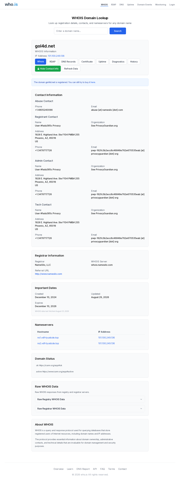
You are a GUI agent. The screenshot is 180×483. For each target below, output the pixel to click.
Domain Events (144, 4)
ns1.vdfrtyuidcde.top (48, 337)
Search (118, 31)
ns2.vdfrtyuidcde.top (48, 343)
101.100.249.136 (56, 55)
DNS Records (68, 61)
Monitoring (160, 4)
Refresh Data (71, 68)
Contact (122, 469)
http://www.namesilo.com (48, 273)
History (134, 61)
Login (172, 4)
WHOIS (104, 4)
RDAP (113, 4)
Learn (70, 469)
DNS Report (83, 469)
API (95, 469)
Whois (40, 61)
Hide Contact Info (49, 68)
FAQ (102, 469)
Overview (59, 469)
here (93, 82)
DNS (122, 4)
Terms (111, 469)
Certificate (87, 61)
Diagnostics (118, 61)
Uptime (130, 4)
